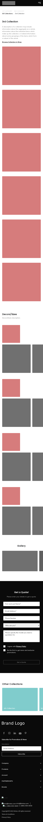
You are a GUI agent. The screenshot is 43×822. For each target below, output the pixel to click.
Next (40, 10)
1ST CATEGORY (7, 11)
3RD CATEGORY (31, 11)
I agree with (16, 646)
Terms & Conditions (8, 814)
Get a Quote (21, 662)
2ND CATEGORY (19, 11)
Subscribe (21, 754)
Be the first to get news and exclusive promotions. (20, 651)
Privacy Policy (6, 817)
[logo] (12, 3)
